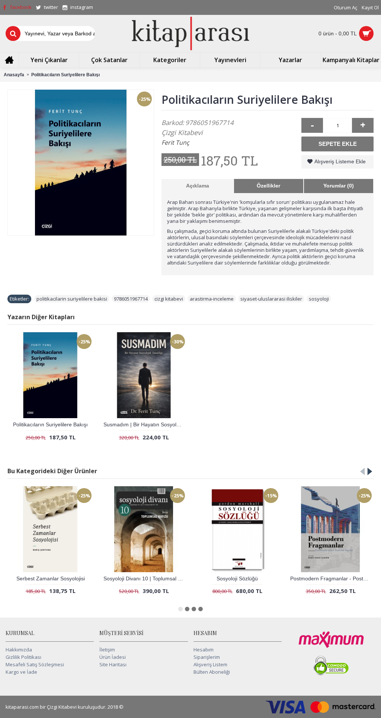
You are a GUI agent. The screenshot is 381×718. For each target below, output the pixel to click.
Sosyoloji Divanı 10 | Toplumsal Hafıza (145, 578)
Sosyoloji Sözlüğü (237, 578)
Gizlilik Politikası (23, 657)
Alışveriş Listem (210, 664)
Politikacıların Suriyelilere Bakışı (50, 424)
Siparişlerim (206, 657)
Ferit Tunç (175, 142)
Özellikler (268, 186)
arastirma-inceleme (212, 298)
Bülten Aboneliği (211, 672)
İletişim (107, 649)
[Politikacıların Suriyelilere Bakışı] (81, 162)
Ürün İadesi (112, 657)
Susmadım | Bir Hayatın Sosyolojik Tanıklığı (145, 424)
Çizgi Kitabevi (182, 132)
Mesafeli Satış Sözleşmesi (35, 664)
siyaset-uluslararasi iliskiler (271, 298)
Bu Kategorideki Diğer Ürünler (52, 471)
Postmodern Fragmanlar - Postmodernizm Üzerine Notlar (332, 578)
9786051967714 (131, 298)
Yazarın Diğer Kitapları (41, 317)
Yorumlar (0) (338, 186)
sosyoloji (319, 298)
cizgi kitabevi (168, 298)
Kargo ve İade (21, 672)
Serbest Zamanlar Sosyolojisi (50, 578)
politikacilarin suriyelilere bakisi (71, 298)
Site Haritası (113, 664)
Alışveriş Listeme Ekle (340, 161)
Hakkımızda (19, 649)
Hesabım (203, 649)
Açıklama (197, 186)
